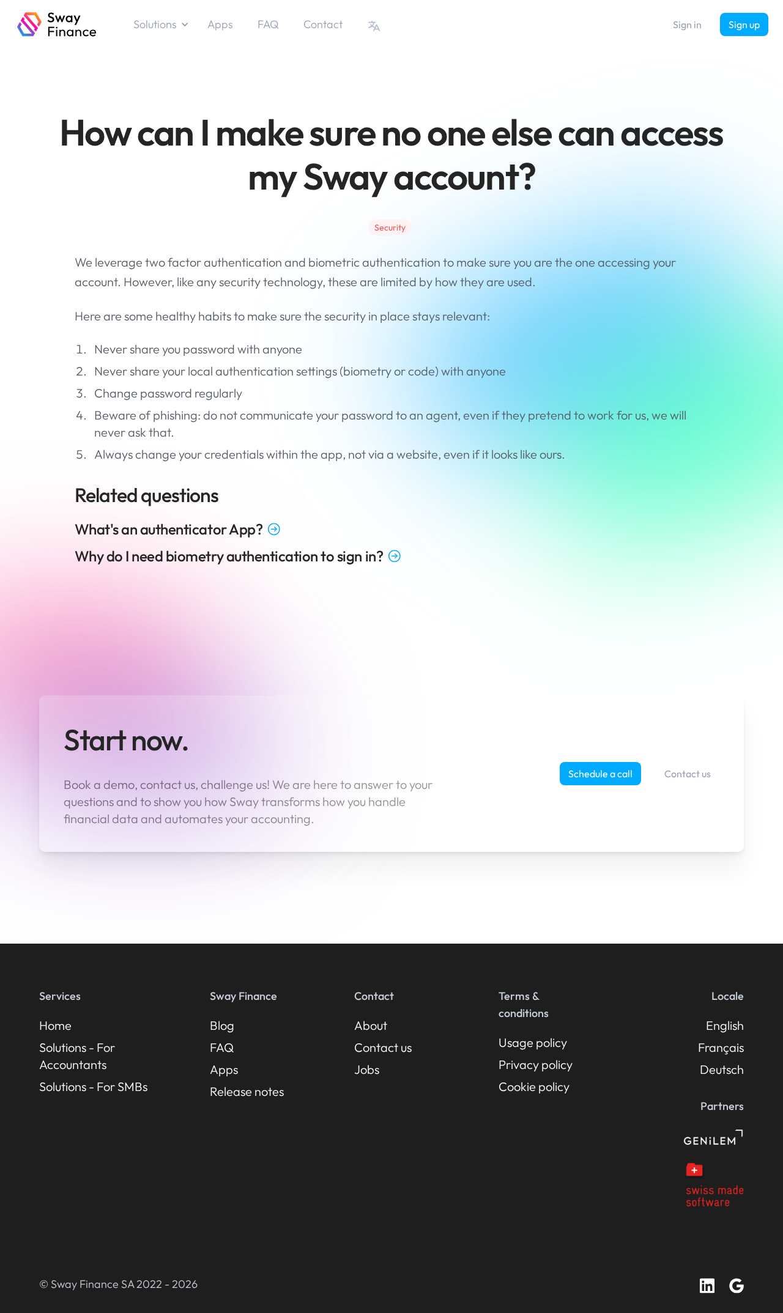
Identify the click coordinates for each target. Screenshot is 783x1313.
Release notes (247, 1091)
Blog (222, 1025)
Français (721, 1047)
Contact (323, 24)
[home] (57, 24)
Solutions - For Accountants (77, 1056)
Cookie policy (534, 1086)
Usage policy (533, 1042)
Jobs (366, 1069)
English (725, 1025)
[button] (167, 24)
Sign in (687, 24)
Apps (220, 24)
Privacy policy (536, 1064)
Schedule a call (600, 773)
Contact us (687, 773)
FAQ (268, 24)
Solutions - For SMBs (93, 1086)
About (370, 1025)
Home (55, 1025)
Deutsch (722, 1069)
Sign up (744, 24)
